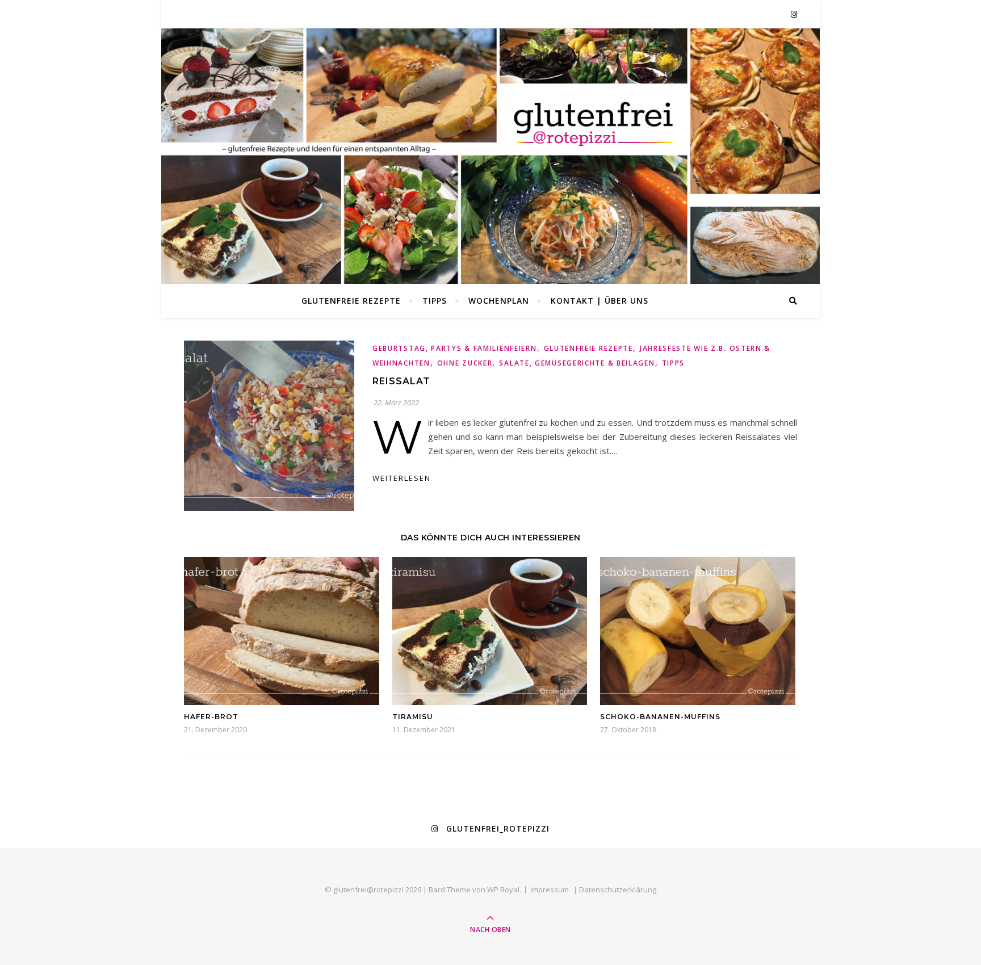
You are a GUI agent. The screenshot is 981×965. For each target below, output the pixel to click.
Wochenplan (498, 300)
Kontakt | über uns (599, 300)
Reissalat (401, 381)
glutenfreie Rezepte (351, 300)
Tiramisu (412, 716)
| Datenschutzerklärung (614, 889)
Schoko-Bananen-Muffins (660, 716)
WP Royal (503, 889)
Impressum (549, 889)
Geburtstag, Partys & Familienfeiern (454, 348)
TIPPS (434, 300)
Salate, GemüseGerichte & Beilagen (577, 363)
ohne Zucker (465, 363)
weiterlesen (401, 478)
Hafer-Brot (211, 716)
